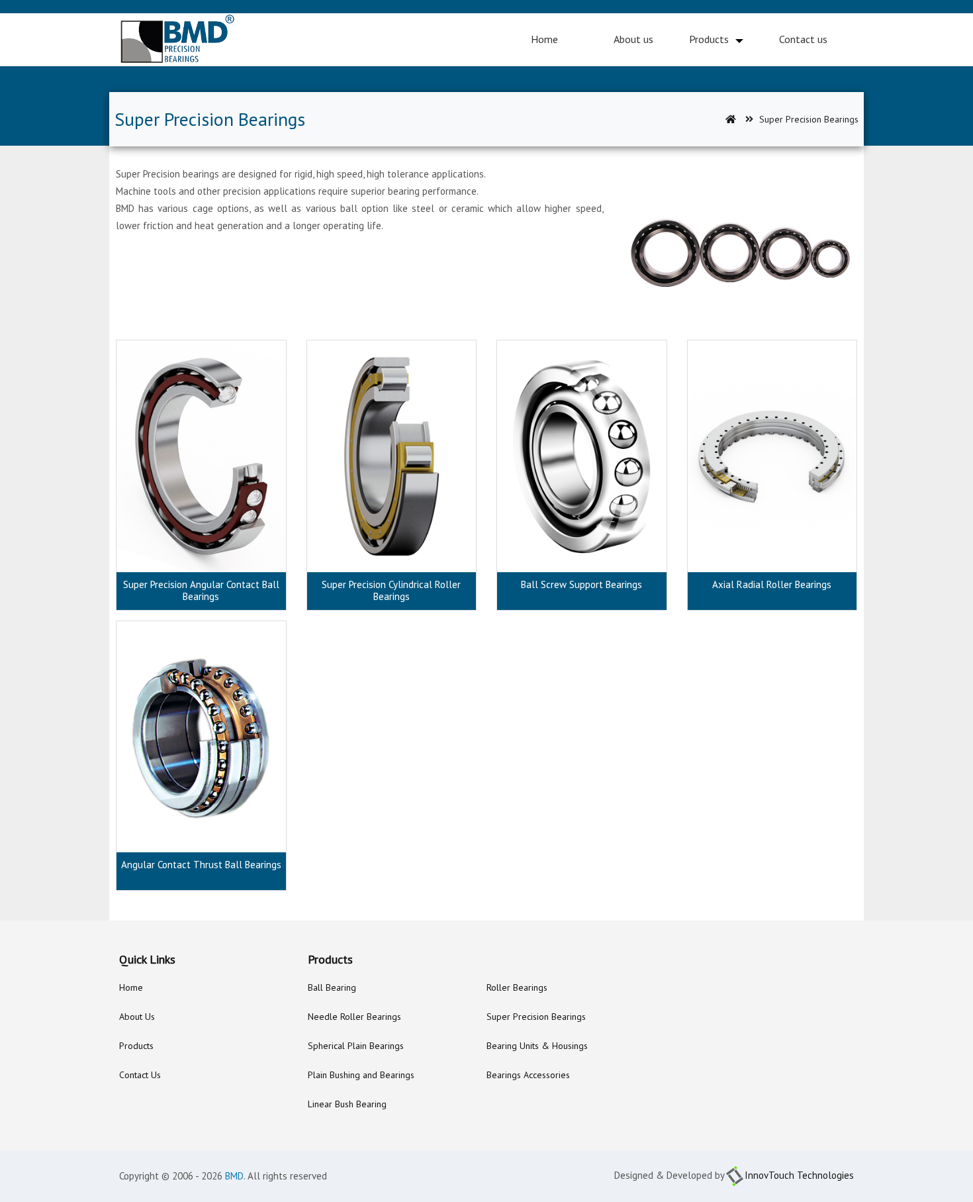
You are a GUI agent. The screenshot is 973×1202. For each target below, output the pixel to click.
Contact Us (140, 1075)
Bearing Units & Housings (537, 1046)
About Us (137, 1017)
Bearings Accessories (528, 1075)
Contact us (803, 39)
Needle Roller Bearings (354, 1017)
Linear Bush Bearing (347, 1104)
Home (544, 39)
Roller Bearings (516, 987)
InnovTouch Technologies (799, 1175)
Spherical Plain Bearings (356, 1046)
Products (709, 39)
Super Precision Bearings (536, 1017)
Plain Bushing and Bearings (361, 1075)
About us (633, 39)
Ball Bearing (332, 987)
